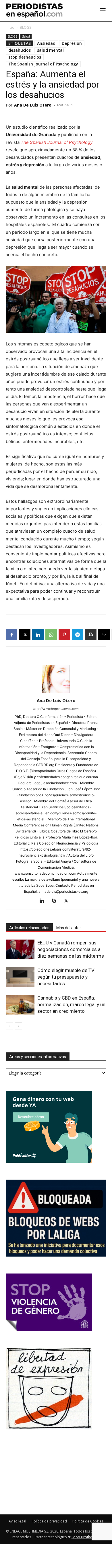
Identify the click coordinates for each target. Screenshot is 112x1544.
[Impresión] (90, 634)
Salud (26, 36)
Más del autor (68, 927)
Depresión (72, 43)
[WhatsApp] (51, 634)
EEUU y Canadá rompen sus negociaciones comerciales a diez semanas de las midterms (70, 949)
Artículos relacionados (29, 927)
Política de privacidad (49, 1521)
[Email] (104, 634)
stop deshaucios (24, 57)
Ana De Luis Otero (32, 105)
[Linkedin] (38, 634)
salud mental (50, 50)
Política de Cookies (87, 1521)
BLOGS (25, 27)
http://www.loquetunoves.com (56, 709)
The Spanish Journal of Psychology (43, 64)
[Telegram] (77, 634)
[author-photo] (56, 692)
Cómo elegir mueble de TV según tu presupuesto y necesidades (65, 976)
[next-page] (18, 1025)
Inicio (10, 27)
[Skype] (56, 901)
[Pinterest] (64, 634)
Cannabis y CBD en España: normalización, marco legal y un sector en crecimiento (71, 1004)
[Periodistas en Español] (34, 10)
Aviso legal (17, 1521)
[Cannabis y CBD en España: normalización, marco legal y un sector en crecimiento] (20, 1004)
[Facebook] (11, 634)
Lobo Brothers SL (86, 1537)
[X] (24, 634)
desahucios (19, 50)
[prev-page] (9, 1025)
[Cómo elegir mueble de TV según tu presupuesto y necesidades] (20, 977)
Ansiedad (46, 43)
